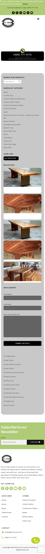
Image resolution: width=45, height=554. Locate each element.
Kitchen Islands (9, 121)
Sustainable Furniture (11, 393)
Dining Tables (9, 368)
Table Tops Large (10, 144)
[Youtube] (24, 12)
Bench (6, 92)
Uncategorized (9, 401)
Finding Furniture (10, 377)
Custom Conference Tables (13, 105)
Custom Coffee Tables (12, 102)
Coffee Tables (9, 360)
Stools (6, 134)
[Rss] (28, 12)
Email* (3, 438)
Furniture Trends (9, 389)
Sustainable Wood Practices (14, 397)
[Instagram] (20, 12)
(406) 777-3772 (32, 8)
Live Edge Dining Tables (12, 124)
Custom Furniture (10, 108)
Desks (6, 112)
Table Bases (8, 138)
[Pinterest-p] (17, 12)
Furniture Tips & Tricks (11, 385)
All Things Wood (9, 356)
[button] (38, 19)
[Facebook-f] (13, 12)
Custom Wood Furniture (12, 364)
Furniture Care (9, 381)
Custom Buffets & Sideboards (14, 99)
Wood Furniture (9, 405)
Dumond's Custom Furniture (14, 372)
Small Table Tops (10, 131)
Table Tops (8, 141)
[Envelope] (31, 12)
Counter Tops (8, 95)
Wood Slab (7, 147)
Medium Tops (8, 128)
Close (25, 4)
